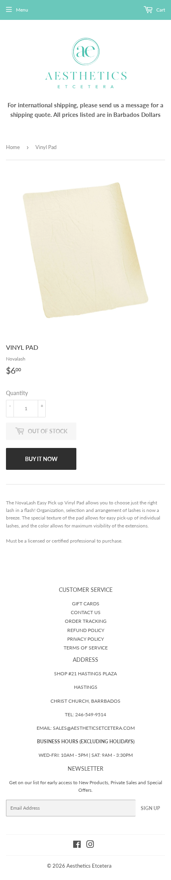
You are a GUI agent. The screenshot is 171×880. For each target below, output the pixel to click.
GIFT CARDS (85, 604)
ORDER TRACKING (86, 621)
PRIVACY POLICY (85, 639)
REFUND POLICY (85, 630)
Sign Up (150, 808)
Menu (22, 10)
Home (13, 147)
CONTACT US (86, 612)
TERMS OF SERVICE (86, 648)
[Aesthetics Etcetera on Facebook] (77, 846)
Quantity (17, 393)
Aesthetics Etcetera (88, 866)
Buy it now (41, 459)
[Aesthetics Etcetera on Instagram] (90, 846)
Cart (160, 10)
